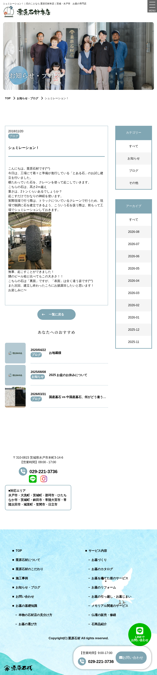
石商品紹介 (99, 624)
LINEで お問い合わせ (139, 639)
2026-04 (133, 280)
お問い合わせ (25, 596)
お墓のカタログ (102, 569)
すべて (133, 146)
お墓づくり (99, 559)
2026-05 (133, 268)
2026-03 (133, 293)
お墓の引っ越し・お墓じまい (111, 596)
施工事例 (22, 578)
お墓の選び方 (28, 624)
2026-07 (133, 244)
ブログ (133, 170)
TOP (19, 550)
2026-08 (133, 231)
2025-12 (133, 329)
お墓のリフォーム (104, 587)
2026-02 (133, 305)
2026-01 (133, 317)
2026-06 (133, 256)
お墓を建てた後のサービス (110, 578)
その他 (133, 182)
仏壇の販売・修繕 (104, 615)
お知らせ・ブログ (27, 98)
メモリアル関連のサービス (110, 605)
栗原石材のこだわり (29, 569)
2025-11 (133, 342)
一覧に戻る (56, 314)
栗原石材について (28, 559)
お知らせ (134, 158)
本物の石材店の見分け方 (35, 615)
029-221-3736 (43, 471)
